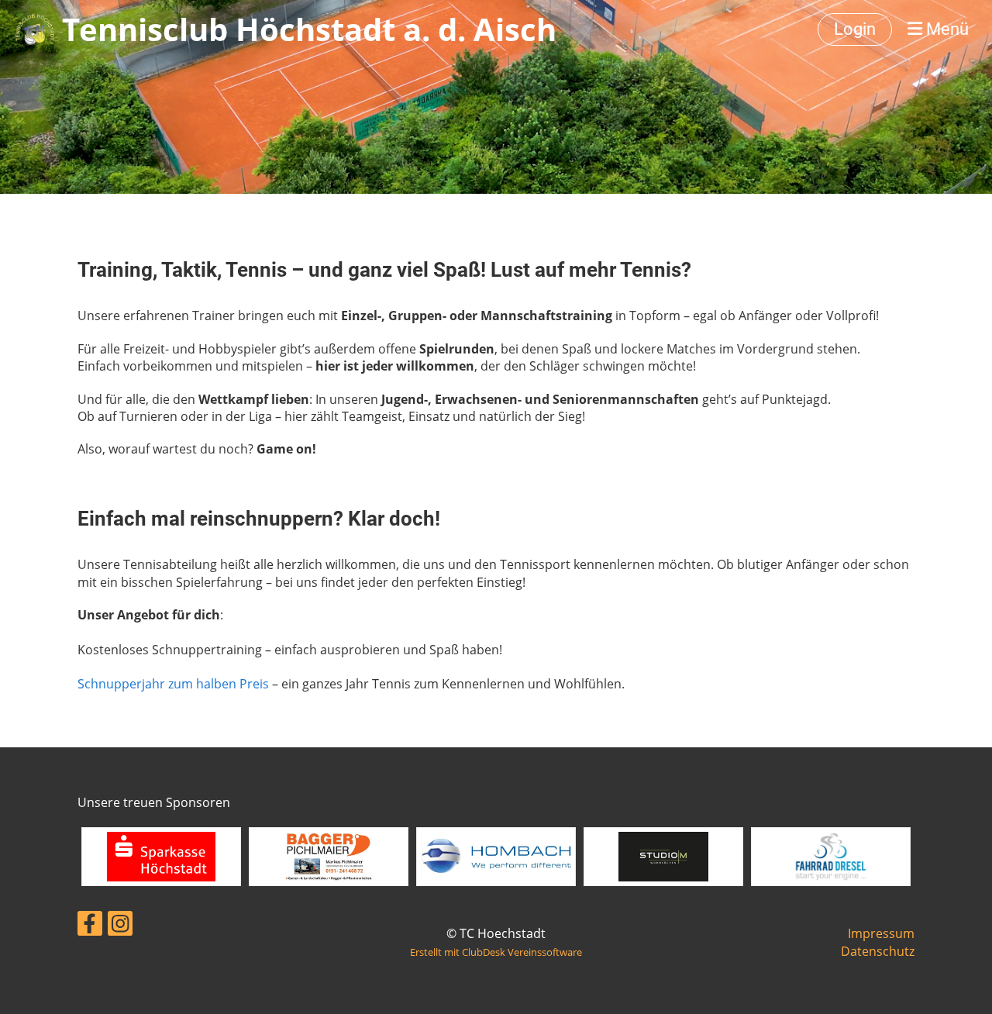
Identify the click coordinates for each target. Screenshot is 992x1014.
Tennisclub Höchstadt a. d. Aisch (309, 29)
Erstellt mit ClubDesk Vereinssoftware (496, 952)
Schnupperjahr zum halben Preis (173, 683)
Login (855, 29)
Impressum (881, 933)
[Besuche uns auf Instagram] (120, 926)
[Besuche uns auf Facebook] (90, 926)
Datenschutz (877, 951)
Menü (945, 29)
